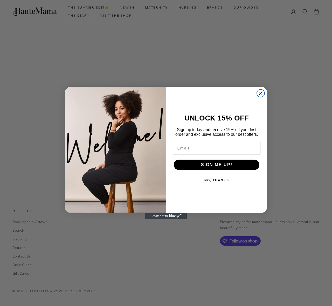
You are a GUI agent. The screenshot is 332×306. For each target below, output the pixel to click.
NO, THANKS (216, 180)
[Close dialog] (261, 93)
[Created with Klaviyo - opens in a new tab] (166, 216)
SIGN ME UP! (216, 164)
